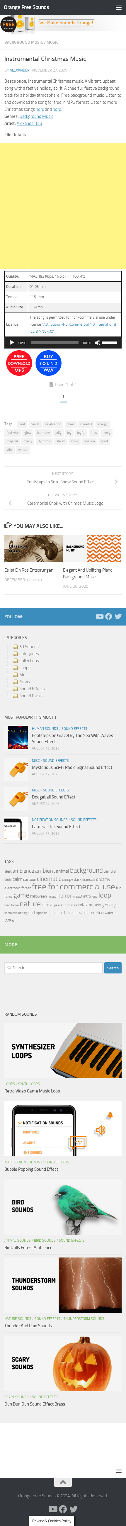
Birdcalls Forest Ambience (28, 1247)
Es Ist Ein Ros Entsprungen (28, 570)
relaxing (96, 905)
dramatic (88, 880)
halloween (38, 896)
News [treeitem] (24, 681)
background (86, 870)
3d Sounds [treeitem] (29, 646)
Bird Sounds (45, 1240)
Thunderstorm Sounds (84, 1319)
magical (12, 441)
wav (9, 920)
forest (26, 888)
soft (31, 912)
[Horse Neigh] (48, 374)
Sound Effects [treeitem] (32, 688)
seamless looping (16, 913)
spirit (104, 441)
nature (30, 903)
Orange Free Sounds (26, 7)
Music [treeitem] (24, 674)
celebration (53, 424)
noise (47, 905)
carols (35, 424)
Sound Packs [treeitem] (30, 696)
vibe (9, 450)
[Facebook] (108, 616)
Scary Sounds (16, 1397)
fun (118, 888)
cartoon (29, 879)
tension (70, 912)
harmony (43, 433)
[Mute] (98, 343)
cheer (71, 424)
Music (53, 42)
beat (22, 424)
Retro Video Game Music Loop (32, 1091)
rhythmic (44, 441)
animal (62, 871)
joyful (81, 433)
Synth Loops (29, 1084)
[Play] (12, 343)
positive (72, 905)
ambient (45, 870)
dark (77, 879)
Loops (9, 1084)
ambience (23, 871)
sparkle (89, 441)
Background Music (23, 42)
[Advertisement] (63, 206)
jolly (58, 433)
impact (77, 896)
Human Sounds (45, 729)
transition (85, 912)
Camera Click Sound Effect (56, 826)
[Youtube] (99, 616)
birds (8, 880)
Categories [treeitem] (29, 653)
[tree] (63, 671)
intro (87, 896)
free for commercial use (73, 886)
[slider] (110, 342)
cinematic (49, 879)
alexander (20, 70)
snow (75, 441)
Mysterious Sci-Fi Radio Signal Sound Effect (72, 767)
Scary (110, 905)
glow (27, 433)
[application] (63, 343)
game (21, 895)
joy (69, 433)
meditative (11, 905)
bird (113, 872)
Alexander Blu (29, 123)
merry (27, 441)
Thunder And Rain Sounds (28, 1325)
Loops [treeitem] (24, 667)
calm (17, 879)
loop (104, 895)
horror (64, 896)
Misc (36, 761)
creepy (67, 879)
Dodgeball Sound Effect (53, 797)
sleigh (60, 441)
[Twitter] (118, 616)
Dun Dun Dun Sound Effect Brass (34, 1404)
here (40, 109)
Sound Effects (74, 729)
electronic (12, 888)
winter (23, 450)
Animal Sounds (17, 1240)
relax (83, 905)
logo (95, 896)
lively (106, 433)
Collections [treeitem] (29, 660)
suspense (55, 912)
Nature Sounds (17, 1319)
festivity (12, 433)
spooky (41, 913)
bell (107, 871)
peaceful (60, 905)
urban (99, 912)
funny (8, 896)
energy (103, 424)
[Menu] (118, 7)
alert (8, 871)
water (109, 913)
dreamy (103, 879)
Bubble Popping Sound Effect (31, 1169)
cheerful (86, 424)
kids (94, 433)
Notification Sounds (50, 820)
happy (52, 896)
